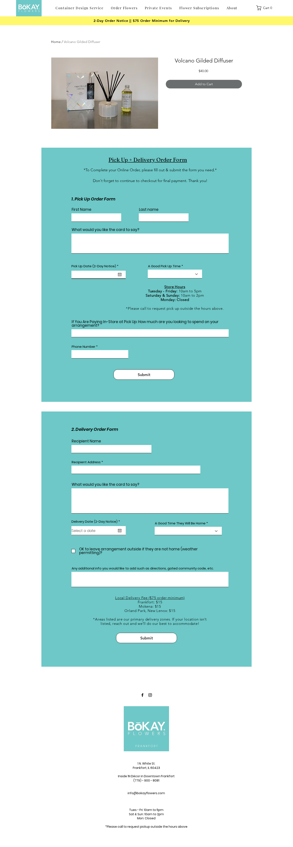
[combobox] (135, 470)
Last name (149, 209)
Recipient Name (86, 441)
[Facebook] (142, 695)
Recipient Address (86, 462)
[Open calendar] (119, 274)
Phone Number (83, 346)
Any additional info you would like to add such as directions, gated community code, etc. (143, 568)
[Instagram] (150, 695)
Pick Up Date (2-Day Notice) (95, 266)
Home (56, 42)
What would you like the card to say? (105, 230)
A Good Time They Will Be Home (180, 523)
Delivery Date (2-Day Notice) (96, 521)
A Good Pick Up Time (164, 266)
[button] (124, 8)
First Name (81, 209)
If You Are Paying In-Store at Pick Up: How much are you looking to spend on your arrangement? (145, 323)
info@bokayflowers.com (146, 793)
